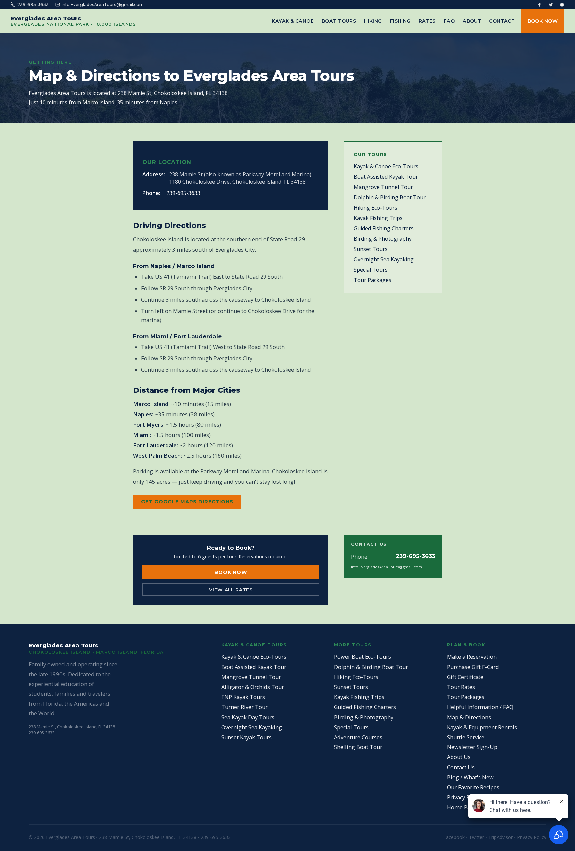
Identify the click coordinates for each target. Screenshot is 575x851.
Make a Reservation (472, 656)
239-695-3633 (183, 193)
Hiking (373, 21)
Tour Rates (461, 687)
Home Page (462, 807)
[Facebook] (539, 4)
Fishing (400, 21)
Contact (502, 21)
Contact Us (461, 767)
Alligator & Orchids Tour (252, 687)
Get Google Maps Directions (187, 502)
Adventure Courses (358, 737)
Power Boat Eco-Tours (362, 656)
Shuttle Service (465, 737)
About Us (459, 757)
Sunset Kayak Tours (246, 737)
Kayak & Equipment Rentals (482, 727)
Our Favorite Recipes (473, 787)
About (472, 21)
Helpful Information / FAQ (480, 707)
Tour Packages (372, 280)
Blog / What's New (470, 777)
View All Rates (231, 589)
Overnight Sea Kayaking (384, 259)
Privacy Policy (464, 797)
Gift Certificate (465, 677)
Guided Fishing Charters (384, 228)
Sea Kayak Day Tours (247, 717)
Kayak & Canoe (293, 21)
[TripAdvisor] (562, 4)
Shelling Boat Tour (358, 747)
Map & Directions (469, 717)
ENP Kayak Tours (243, 697)
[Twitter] (550, 4)
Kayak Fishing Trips (378, 218)
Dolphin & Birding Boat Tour (390, 197)
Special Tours (371, 269)
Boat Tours (339, 21)
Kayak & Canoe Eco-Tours (386, 166)
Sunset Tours (371, 249)
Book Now (543, 21)
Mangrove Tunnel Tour (383, 187)
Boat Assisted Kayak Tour (386, 176)
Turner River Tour (244, 707)
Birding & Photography (383, 238)
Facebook (454, 837)
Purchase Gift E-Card (473, 667)
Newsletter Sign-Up (472, 747)
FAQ (449, 21)
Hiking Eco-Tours (375, 207)
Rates (427, 21)
